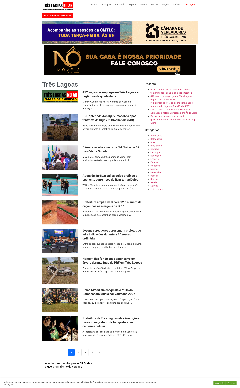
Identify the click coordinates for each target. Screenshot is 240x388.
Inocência (155, 165)
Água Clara (156, 135)
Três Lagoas (189, 4)
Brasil (94, 4)
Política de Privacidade (92, 382)
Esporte (133, 4)
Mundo (143, 4)
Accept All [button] (219, 383)
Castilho (154, 149)
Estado (154, 162)
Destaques (106, 4)
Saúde (176, 4)
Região (165, 4)
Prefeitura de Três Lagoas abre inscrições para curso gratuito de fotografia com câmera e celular (110, 322)
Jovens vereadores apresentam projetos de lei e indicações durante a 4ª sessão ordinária (111, 234)
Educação (120, 4)
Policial (154, 4)
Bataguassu (156, 139)
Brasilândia (156, 145)
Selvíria (154, 185)
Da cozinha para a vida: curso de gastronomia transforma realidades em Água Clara (173, 119)
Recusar (231, 383)
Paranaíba (155, 172)
